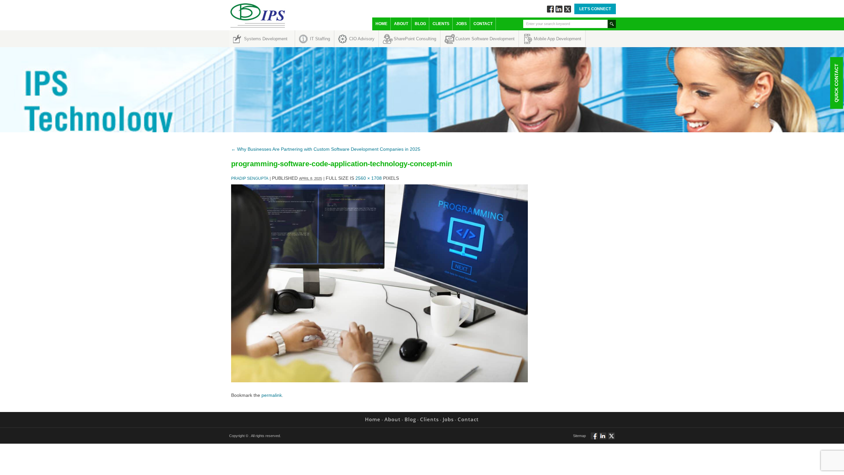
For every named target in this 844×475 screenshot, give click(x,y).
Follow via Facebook (550, 9)
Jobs (461, 23)
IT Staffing (320, 38)
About (401, 23)
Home (381, 23)
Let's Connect (595, 9)
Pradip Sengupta (249, 178)
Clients (441, 23)
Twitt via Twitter (567, 9)
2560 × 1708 (368, 178)
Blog (420, 23)
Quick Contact (836, 83)
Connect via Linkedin (559, 9)
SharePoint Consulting (415, 38)
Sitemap (579, 436)
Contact (483, 23)
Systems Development (265, 38)
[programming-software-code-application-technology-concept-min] (379, 380)
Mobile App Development (557, 38)
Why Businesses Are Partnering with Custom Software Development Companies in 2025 (325, 149)
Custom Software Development (485, 38)
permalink (271, 395)
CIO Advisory (362, 38)
